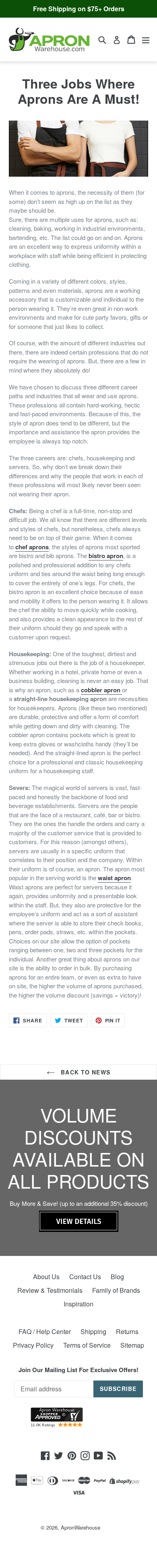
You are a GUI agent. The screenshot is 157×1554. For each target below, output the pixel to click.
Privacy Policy (33, 1345)
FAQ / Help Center (45, 1331)
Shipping (93, 1331)
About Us (46, 1276)
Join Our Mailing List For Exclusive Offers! (78, 1369)
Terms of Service (87, 1345)
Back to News (84, 1072)
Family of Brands (116, 1290)
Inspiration (78, 1303)
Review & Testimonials (50, 1290)
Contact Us (85, 1276)
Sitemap (132, 1345)
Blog (117, 1276)
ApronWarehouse (80, 1527)
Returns (127, 1331)
